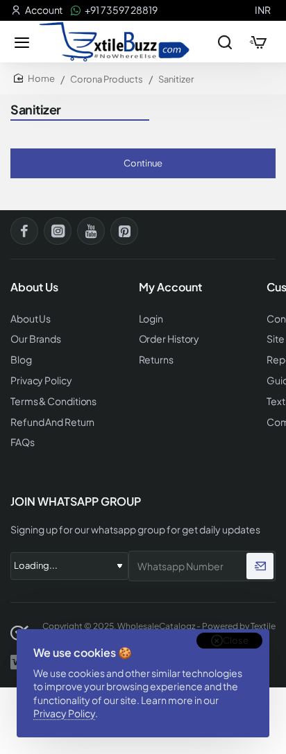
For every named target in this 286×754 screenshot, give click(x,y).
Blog (21, 360)
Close (236, 640)
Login (151, 319)
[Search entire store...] (225, 41)
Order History (169, 339)
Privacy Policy (64, 713)
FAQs (22, 442)
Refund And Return (52, 422)
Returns (156, 360)
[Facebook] (24, 231)
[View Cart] (258, 41)
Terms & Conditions (53, 401)
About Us (30, 319)
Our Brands (35, 339)
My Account (170, 287)
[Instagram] (58, 231)
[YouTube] (91, 231)
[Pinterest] (124, 231)
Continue (143, 163)
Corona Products (106, 79)
